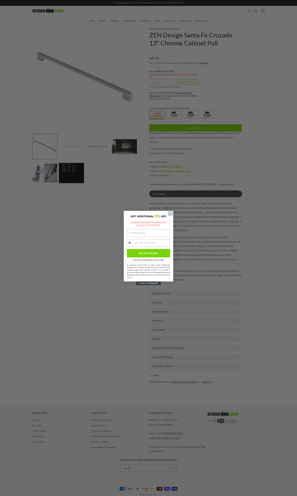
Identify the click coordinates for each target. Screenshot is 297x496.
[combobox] (132, 243)
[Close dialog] (170, 214)
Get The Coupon (148, 253)
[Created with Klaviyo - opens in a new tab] (148, 283)
